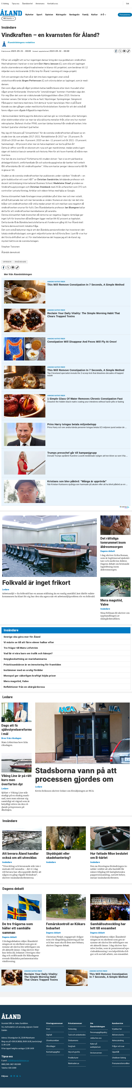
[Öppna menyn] (127, 3)
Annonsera (40, 3)
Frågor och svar (118, 1046)
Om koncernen (96, 1053)
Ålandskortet (27, 3)
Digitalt (49, 1035)
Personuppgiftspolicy (98, 1032)
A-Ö (102, 14)
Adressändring (118, 1040)
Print (48, 1029)
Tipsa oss (15, 3)
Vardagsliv (74, 14)
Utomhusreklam (52, 1040)
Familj (85, 14)
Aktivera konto (118, 1035)
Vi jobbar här (117, 1029)
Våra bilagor (50, 1046)
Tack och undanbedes (77, 1035)
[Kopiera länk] (128, 51)
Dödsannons (73, 1040)
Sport (39, 14)
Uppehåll (115, 1052)
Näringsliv (61, 14)
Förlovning (72, 1029)
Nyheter (29, 14)
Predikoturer (73, 1057)
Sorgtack (71, 1046)
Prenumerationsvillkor (121, 1063)
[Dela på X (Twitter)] (120, 51)
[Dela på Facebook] (116, 51)
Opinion (49, 14)
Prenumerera (124, 14)
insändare (20, 262)
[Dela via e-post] (124, 51)
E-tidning (5, 3)
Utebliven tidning (119, 1057)
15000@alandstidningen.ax (18, 1060)
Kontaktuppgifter (53, 1052)
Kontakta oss (52, 3)
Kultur (94, 14)
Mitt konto (7, 18)
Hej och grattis (74, 1052)
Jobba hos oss (96, 1038)
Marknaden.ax (73, 1063)
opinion (7, 262)
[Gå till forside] (11, 12)
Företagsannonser (54, 1023)
